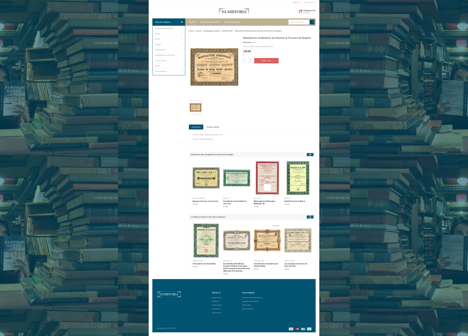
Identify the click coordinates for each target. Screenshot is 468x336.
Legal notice (217, 297)
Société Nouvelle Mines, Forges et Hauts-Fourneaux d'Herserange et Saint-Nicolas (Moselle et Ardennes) (236, 267)
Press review (217, 305)
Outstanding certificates (164, 28)
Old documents (161, 71)
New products (247, 309)
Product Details (212, 127)
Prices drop (246, 305)
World (157, 39)
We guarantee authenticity (252, 297)
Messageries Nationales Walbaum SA (264, 202)
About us (192, 22)
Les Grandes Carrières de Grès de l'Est (295, 265)
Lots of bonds (160, 60)
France (157, 34)
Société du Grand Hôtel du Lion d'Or (234, 202)
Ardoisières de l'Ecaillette (204, 264)
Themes (158, 44)
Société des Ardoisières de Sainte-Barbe (266, 265)
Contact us (216, 309)
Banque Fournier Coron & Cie (205, 201)
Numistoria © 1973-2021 (166, 328)
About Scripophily (232, 22)
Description (196, 127)
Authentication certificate (165, 55)
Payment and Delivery (210, 22)
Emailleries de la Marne (294, 201)
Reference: (247, 42)
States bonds (160, 50)
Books (157, 66)
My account (216, 313)
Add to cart (266, 61)
